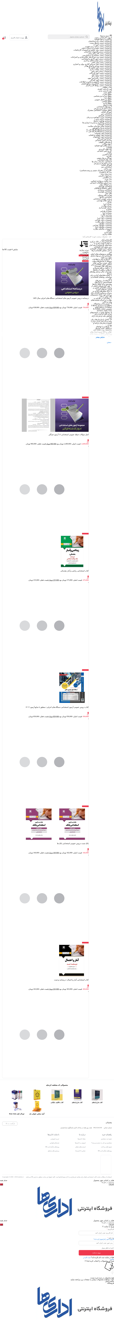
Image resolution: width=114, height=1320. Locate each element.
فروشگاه (110, 1283)
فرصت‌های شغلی (80, 1147)
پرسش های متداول (53, 1151)
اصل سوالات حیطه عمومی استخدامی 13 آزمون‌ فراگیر (69, 434)
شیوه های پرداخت (106, 1147)
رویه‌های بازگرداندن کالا (105, 1151)
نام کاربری (110, 1229)
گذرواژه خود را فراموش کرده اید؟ (104, 1239)
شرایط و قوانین (54, 1143)
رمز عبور (111, 1237)
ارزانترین (85, 257)
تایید (1, 1184)
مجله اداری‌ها (82, 1139)
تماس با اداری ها (80, 1151)
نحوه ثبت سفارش (106, 1139)
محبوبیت (85, 252)
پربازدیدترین (84, 254)
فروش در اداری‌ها (80, 1143)
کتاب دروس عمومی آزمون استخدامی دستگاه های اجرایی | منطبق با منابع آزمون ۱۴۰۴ (57, 707)
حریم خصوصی (54, 1139)
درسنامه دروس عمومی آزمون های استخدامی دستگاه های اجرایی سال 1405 (61, 298)
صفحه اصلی (109, 1281)
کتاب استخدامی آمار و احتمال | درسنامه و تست (71, 980)
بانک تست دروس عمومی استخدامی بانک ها (73, 843)
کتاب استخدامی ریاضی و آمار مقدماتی (74, 571)
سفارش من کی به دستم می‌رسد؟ (101, 1143)
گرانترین (85, 259)
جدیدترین (85, 255)
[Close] (85, 1261)
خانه (110, 237)
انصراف (111, 1184)
